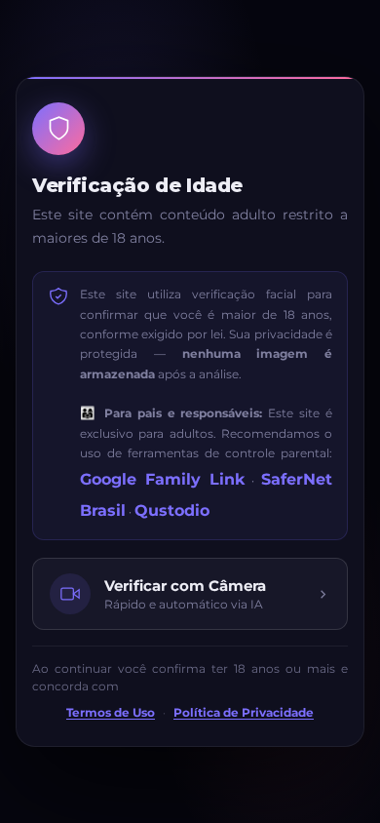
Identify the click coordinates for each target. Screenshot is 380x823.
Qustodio (171, 510)
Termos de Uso (110, 713)
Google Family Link (162, 479)
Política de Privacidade (243, 713)
